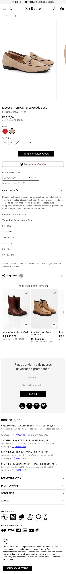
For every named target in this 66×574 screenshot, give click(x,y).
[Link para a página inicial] (3, 16)
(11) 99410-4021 (19, 458)
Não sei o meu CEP (12, 183)
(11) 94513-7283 (19, 446)
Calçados (11, 16)
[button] (4, 9)
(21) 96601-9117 (19, 470)
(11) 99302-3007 (19, 435)
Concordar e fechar (17, 568)
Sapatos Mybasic (23, 16)
